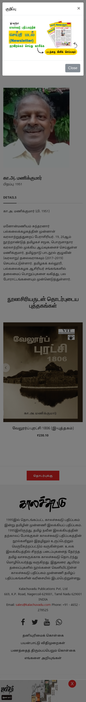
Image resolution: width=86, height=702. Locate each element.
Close (72, 68)
